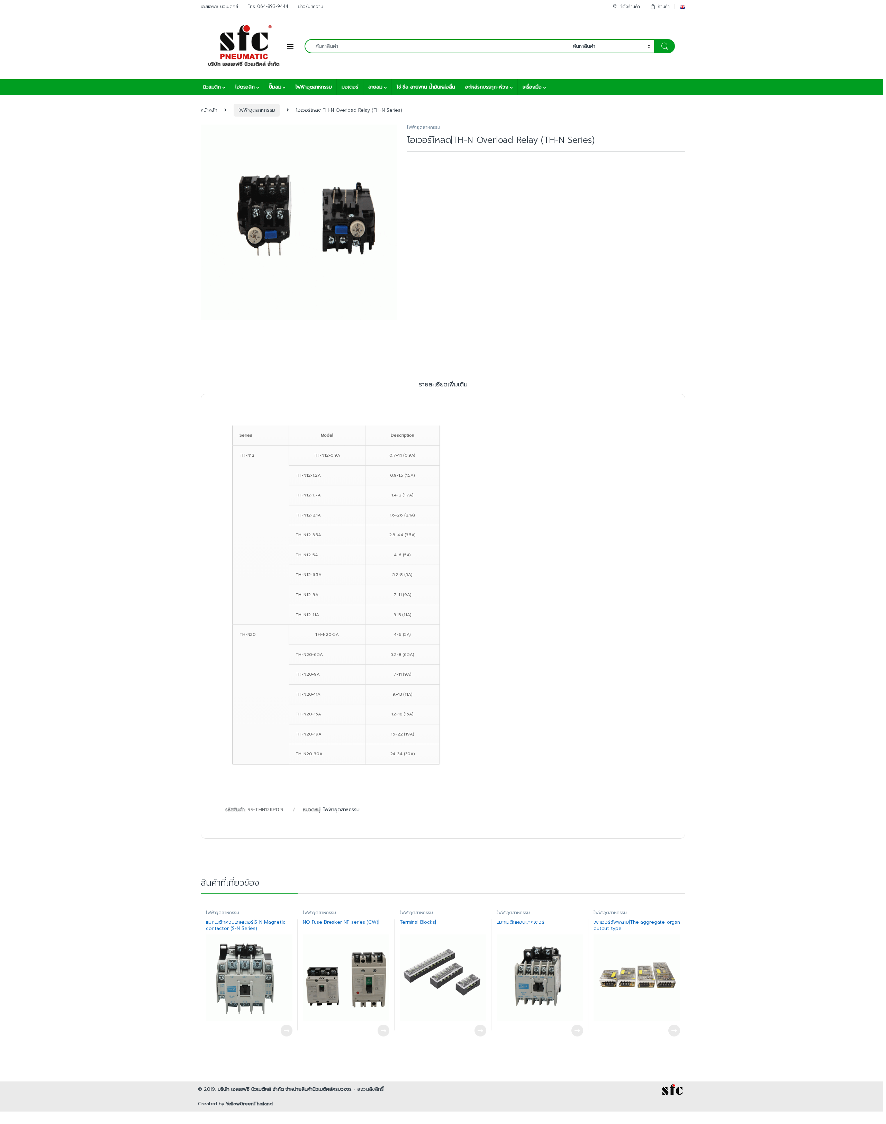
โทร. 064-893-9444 (268, 6)
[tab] (443, 387)
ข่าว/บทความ (310, 6)
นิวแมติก (212, 87)
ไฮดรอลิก (245, 87)
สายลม (375, 87)
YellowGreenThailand (249, 1103)
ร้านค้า (664, 6)
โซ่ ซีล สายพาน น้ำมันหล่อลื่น (426, 87)
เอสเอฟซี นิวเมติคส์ (219, 6)
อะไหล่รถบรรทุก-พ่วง (486, 87)
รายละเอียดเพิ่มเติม (443, 385)
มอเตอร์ (350, 87)
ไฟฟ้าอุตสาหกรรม (313, 87)
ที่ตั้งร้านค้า (630, 6)
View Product (283, 1030)
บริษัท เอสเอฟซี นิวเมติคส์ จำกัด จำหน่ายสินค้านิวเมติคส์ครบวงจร (285, 1089)
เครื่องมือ (532, 87)
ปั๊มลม (275, 87)
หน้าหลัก (209, 110)
